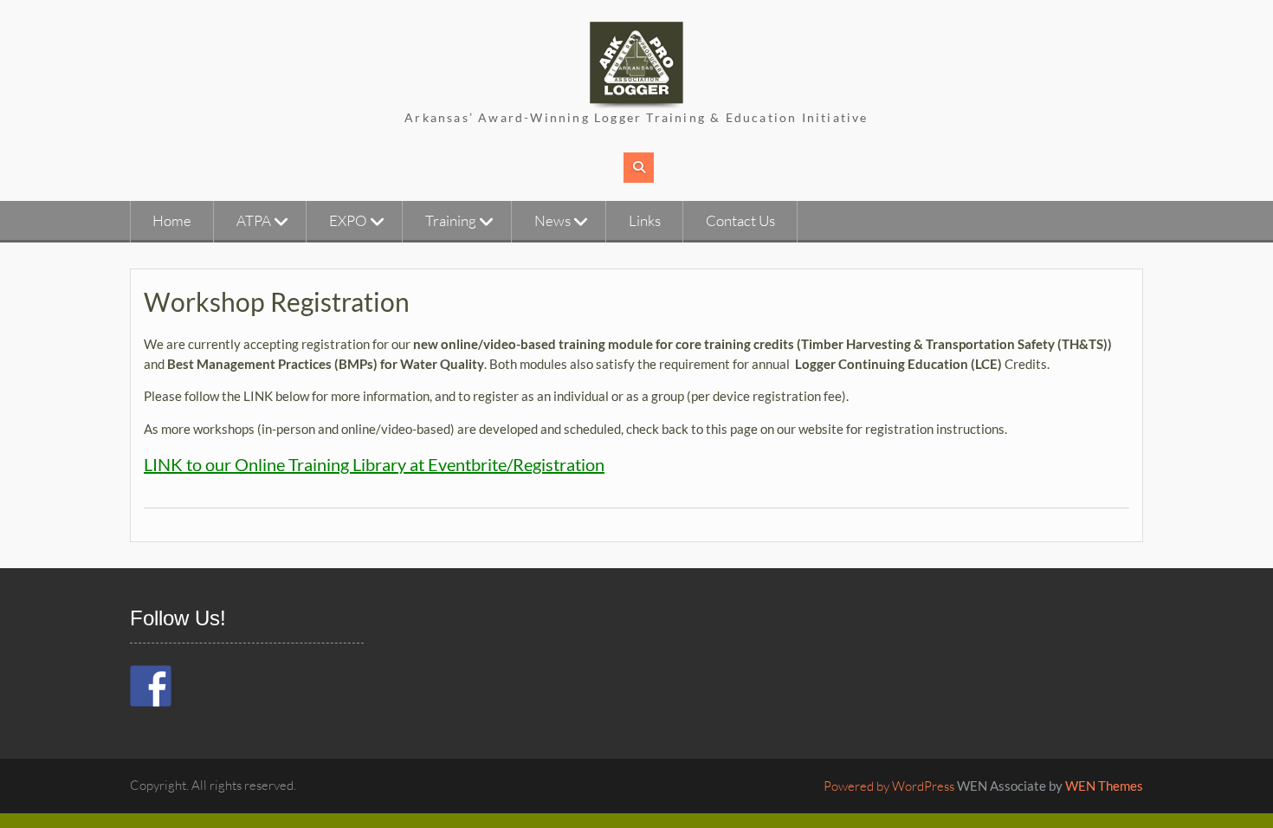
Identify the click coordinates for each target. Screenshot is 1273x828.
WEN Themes (1104, 785)
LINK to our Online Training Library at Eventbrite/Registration (374, 464)
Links (645, 220)
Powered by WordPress (889, 786)
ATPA (253, 220)
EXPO (348, 220)
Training (450, 220)
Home (171, 220)
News (552, 220)
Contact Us (740, 220)
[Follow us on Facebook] (150, 686)
